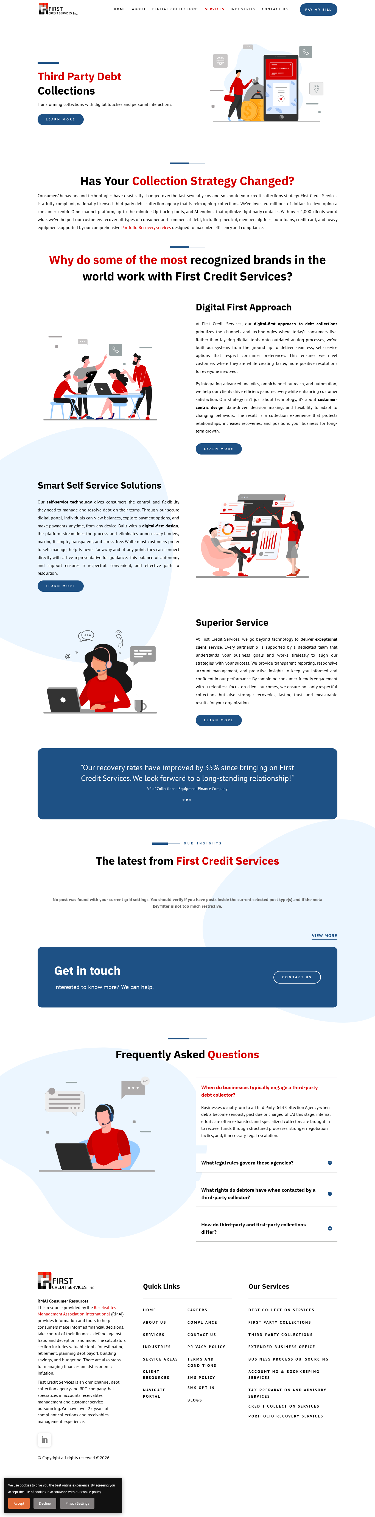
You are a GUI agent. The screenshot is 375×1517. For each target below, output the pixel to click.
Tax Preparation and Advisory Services (287, 1420)
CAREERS (198, 1337)
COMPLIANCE (202, 1349)
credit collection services (284, 1433)
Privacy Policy (207, 1374)
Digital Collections (175, 9)
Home (120, 9)
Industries (243, 9)
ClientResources (156, 1402)
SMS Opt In (201, 1415)
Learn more (60, 119)
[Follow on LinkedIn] (44, 1467)
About (139, 9)
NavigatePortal (154, 1420)
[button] (183, 827)
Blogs (195, 1427)
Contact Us (275, 9)
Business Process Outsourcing (288, 1386)
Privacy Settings (77, 1503)
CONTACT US (297, 1005)
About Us (154, 1349)
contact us (202, 1362)
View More (324, 963)
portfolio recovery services (285, 1443)
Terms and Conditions (202, 1389)
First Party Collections (279, 1349)
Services (215, 9)
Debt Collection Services (281, 1337)
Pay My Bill (318, 9)
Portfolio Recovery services (146, 227)
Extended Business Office (281, 1374)
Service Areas (160, 1386)
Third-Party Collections (280, 1362)
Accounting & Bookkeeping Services (284, 1402)
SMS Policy (202, 1405)
